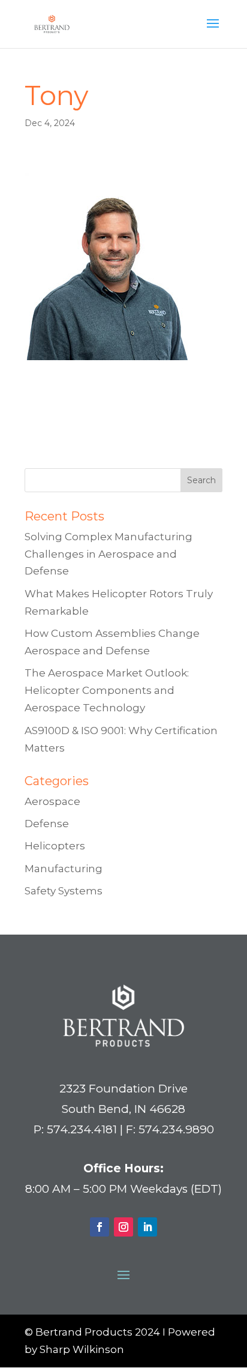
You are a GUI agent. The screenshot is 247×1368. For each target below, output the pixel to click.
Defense (47, 824)
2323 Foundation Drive (123, 1088)
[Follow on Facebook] (99, 1227)
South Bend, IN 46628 (123, 1109)
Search (201, 480)
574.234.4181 (82, 1129)
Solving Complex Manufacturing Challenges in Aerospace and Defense (108, 554)
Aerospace (52, 801)
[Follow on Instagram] (123, 1227)
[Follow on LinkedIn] (147, 1227)
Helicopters (55, 846)
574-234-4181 (57, 434)
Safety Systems (64, 891)
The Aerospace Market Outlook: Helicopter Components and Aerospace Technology (107, 690)
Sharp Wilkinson (82, 1349)
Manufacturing (64, 869)
